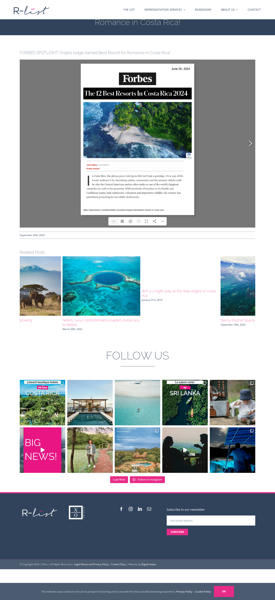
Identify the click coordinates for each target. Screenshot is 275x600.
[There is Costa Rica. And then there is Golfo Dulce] (232, 445)
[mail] (149, 504)
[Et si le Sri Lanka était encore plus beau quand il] (185, 398)
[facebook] (121, 504)
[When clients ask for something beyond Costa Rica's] (185, 445)
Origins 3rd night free (195, 320)
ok (224, 591)
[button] (24, 291)
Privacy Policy (184, 591)
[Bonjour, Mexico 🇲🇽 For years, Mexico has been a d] (42, 445)
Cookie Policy (118, 560)
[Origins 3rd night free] (216, 286)
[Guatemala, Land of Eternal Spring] (137, 286)
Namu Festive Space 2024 (41, 320)
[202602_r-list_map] (31, 4)
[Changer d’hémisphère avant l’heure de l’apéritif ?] (137, 398)
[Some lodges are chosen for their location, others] (137, 445)
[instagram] (130, 504)
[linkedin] (140, 504)
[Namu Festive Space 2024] (58, 286)
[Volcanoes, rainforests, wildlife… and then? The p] (42, 398)
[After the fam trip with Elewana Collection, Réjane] (90, 445)
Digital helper (148, 560)
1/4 (113, 221)
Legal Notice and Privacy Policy (91, 560)
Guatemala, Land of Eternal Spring (127, 320)
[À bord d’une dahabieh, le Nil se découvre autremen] (90, 398)
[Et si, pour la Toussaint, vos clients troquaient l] (232, 398)
